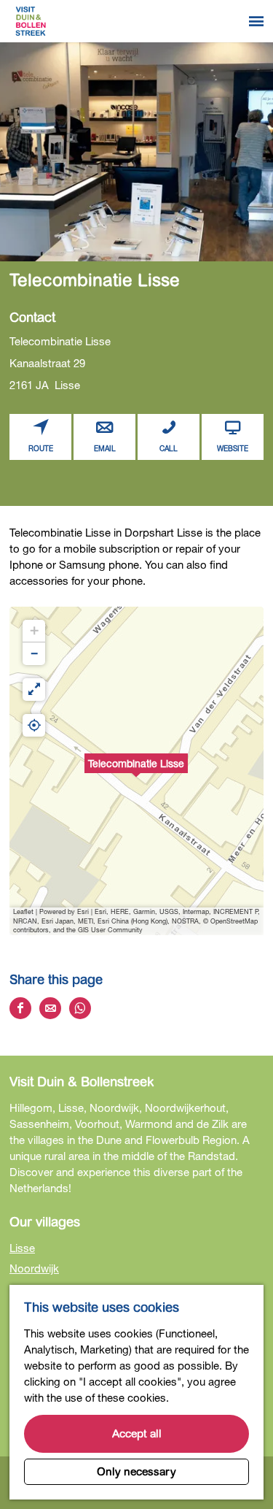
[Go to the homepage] (30, 21)
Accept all (137, 1433)
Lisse (22, 1247)
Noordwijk (34, 1268)
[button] (136, 771)
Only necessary (136, 1471)
